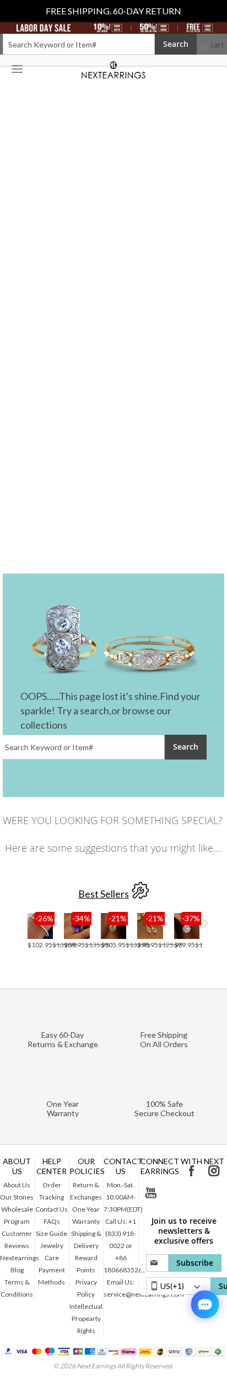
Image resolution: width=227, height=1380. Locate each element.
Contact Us (51, 1209)
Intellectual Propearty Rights (85, 1318)
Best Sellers (103, 894)
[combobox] (79, 44)
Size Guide (51, 1233)
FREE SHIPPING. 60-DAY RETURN (113, 11)
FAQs (52, 1221)
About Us (16, 1185)
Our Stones (17, 1197)
